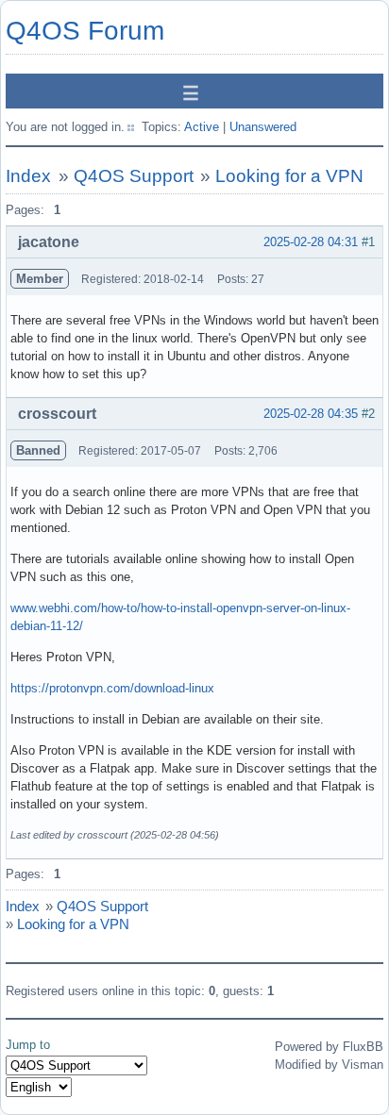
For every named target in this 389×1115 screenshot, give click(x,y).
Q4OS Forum (85, 30)
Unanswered (262, 127)
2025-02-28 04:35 (310, 414)
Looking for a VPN (289, 176)
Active (201, 127)
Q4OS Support (134, 176)
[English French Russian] (39, 1087)
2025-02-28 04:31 (310, 242)
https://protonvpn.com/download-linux (112, 688)
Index (28, 176)
